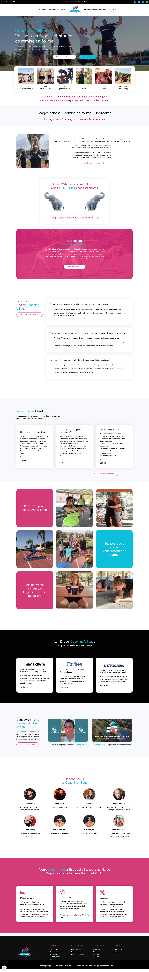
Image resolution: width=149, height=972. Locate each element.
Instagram (96, 954)
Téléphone (118, 949)
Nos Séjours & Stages (57, 10)
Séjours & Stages (56, 952)
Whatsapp (117, 952)
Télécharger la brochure (64, 57)
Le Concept (42, 10)
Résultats (102, 10)
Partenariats (75, 952)
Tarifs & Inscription (56, 957)
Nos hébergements (90, 10)
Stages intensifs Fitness (63, 141)
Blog (51, 959)
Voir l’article (24, 687)
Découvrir (22, 79)
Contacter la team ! (88, 57)
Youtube (96, 957)
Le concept (54, 949)
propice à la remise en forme (72, 365)
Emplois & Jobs (76, 949)
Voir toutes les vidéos (27, 745)
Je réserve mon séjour (92, 163)
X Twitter (96, 952)
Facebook (96, 949)
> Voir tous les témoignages (104, 474)
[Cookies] (4, 968)
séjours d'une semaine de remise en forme (95, 155)
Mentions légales (77, 954)
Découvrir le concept (74, 267)
